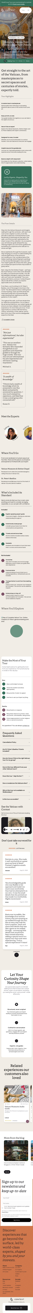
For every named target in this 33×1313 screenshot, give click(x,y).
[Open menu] (28, 10)
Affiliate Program (7, 1269)
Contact (5, 1289)
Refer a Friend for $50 (8, 1267)
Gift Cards (5, 1272)
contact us (25, 725)
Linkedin (17, 1287)
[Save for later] (26, 1087)
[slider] (6, 829)
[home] (9, 12)
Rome (22, 37)
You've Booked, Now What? (8, 1292)
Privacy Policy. (5, 1212)
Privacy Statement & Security (17, 1302)
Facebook (17, 1281)
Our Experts (18, 1269)
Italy (19, 37)
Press (16, 1276)
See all (7, 1172)
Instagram (18, 1285)
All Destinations (12, 37)
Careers (17, 1274)
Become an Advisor (8, 1287)
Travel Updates (7, 1285)
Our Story (17, 1267)
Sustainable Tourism (20, 1272)
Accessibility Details (8, 319)
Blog (4, 1281)
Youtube (17, 1289)
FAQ (4, 1283)
